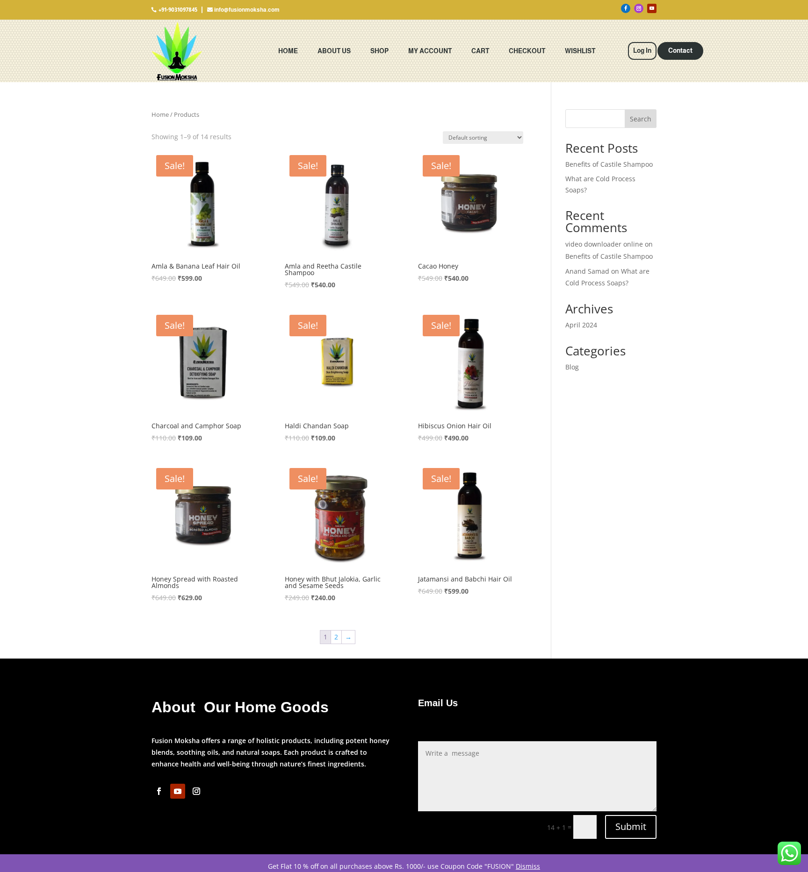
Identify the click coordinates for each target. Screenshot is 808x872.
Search (640, 118)
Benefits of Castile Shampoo (609, 164)
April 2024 (581, 324)
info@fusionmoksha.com (247, 10)
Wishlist (580, 51)
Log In (642, 50)
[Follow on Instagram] (638, 8)
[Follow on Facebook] (625, 8)
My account (430, 51)
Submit (630, 826)
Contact (680, 50)
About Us (334, 51)
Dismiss (528, 866)
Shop (379, 51)
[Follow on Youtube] (651, 8)
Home (288, 51)
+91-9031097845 (178, 10)
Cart (480, 51)
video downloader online (604, 244)
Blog (572, 366)
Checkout (527, 51)
